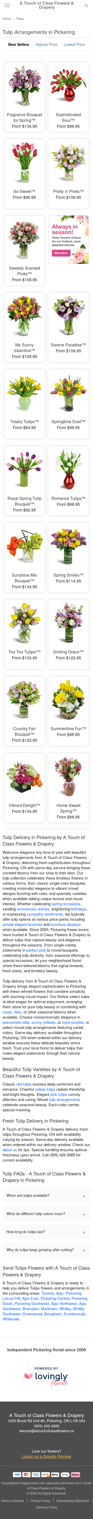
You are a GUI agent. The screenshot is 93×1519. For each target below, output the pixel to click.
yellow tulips (45, 1089)
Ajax (60, 1293)
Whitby (65, 1308)
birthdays (79, 908)
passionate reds (16, 1022)
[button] (82, 1507)
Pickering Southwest (31, 1303)
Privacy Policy (40, 1500)
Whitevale (11, 1318)
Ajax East (30, 1298)
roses (7, 1011)
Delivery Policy (46, 1507)
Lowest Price (74, 44)
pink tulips (58, 1094)
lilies (17, 1011)
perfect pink (36, 950)
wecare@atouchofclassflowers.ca (46, 1430)
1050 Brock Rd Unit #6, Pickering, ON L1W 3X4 (46, 1420)
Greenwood (32, 1313)
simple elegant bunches (22, 924)
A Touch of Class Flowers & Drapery (47, 5)
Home (7, 18)
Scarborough (75, 1313)
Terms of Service (12, 1500)
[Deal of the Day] (68, 247)
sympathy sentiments (45, 914)
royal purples (73, 1022)
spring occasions (66, 903)
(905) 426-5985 (46, 1425)
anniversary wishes (33, 908)
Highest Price (46, 44)
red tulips (24, 1084)
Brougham (53, 1313)
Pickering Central (55, 1298)
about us (10, 1149)
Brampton (30, 1308)
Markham (49, 1308)
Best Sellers (18, 44)
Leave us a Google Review (46, 1456)
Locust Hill (11, 1298)
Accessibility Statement (73, 1500)
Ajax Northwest (64, 1303)
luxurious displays (66, 924)
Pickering (73, 1293)
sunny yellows (44, 1022)
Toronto (47, 1293)
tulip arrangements (64, 1099)
